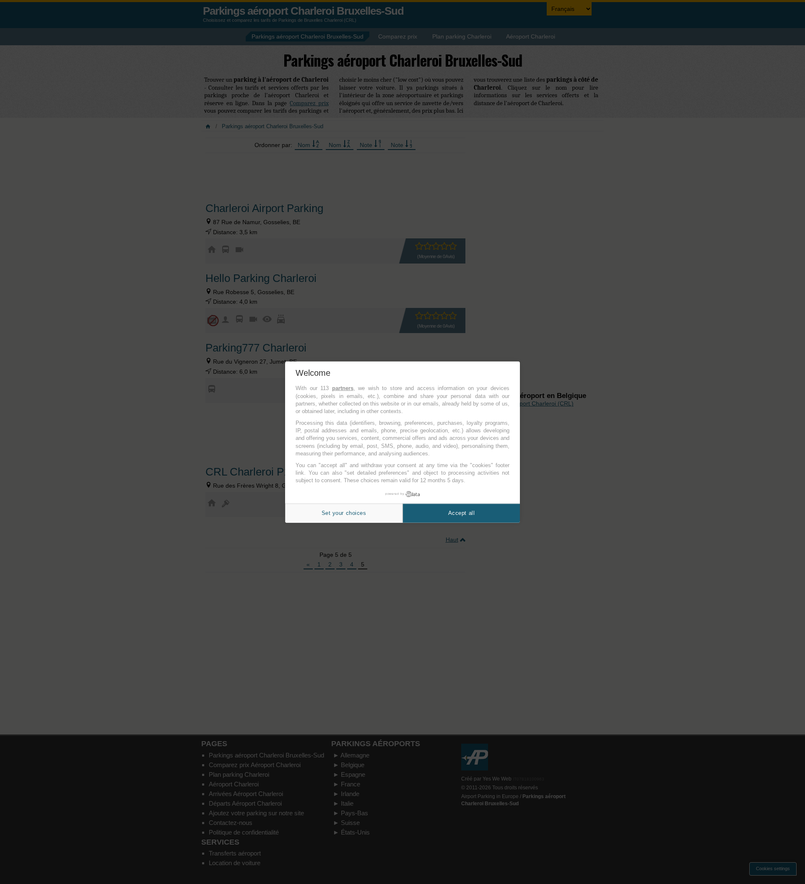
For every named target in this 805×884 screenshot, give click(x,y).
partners (342, 388)
